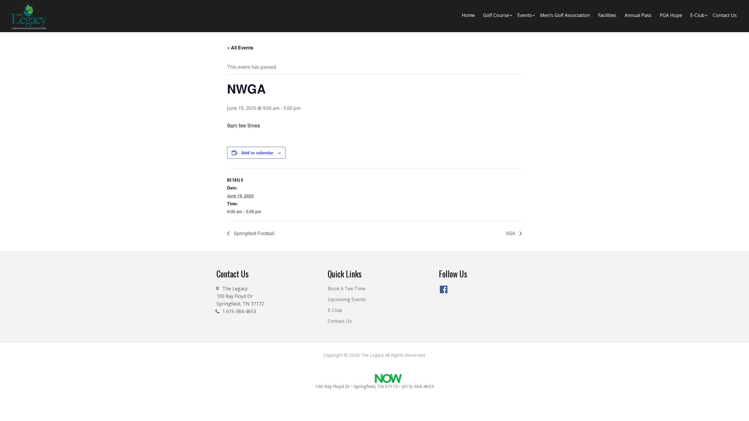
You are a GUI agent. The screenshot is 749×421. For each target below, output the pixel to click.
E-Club (335, 310)
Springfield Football (253, 233)
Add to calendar (257, 153)
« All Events (240, 47)
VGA (511, 233)
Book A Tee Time (346, 288)
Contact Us (340, 321)
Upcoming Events (347, 299)
